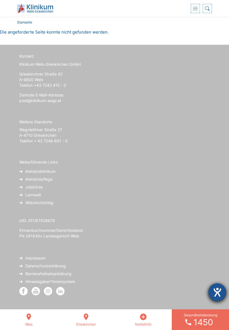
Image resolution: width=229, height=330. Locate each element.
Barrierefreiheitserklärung (48, 273)
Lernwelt (33, 194)
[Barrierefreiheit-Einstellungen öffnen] (217, 292)
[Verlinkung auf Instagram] (48, 290)
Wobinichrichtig (39, 202)
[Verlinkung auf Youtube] (36, 290)
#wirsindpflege (39, 179)
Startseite (24, 22)
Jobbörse (34, 187)
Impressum (35, 258)
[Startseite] (37, 8)
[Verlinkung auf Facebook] (23, 290)
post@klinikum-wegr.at (40, 100)
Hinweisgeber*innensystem (50, 281)
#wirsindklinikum (40, 171)
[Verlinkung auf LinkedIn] (60, 290)
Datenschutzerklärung (45, 265)
